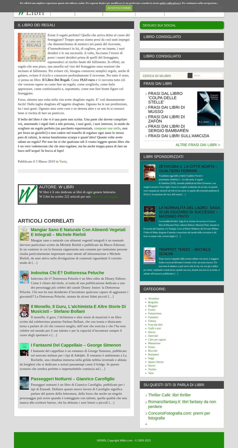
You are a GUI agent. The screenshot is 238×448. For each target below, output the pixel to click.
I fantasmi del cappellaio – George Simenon (76, 345)
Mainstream (154, 343)
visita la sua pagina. (105, 196)
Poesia (151, 347)
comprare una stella (107, 128)
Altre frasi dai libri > (198, 145)
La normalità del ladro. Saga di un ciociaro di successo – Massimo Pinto (189, 212)
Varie (62, 161)
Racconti (152, 350)
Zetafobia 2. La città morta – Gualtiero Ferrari (188, 168)
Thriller (152, 369)
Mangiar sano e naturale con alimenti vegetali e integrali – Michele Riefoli (78, 232)
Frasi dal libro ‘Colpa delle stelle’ (165, 97)
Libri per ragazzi (157, 339)
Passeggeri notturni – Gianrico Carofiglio (73, 379)
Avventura (153, 298)
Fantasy (152, 321)
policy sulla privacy (170, 3)
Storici (151, 365)
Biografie (153, 302)
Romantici (153, 354)
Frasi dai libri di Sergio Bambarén (168, 128)
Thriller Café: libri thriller (169, 395)
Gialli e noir (154, 328)
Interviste (153, 335)
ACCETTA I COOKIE (119, 8)
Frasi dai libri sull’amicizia (178, 135)
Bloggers (152, 306)
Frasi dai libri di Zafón (166, 118)
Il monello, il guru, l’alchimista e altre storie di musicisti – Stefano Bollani (78, 309)
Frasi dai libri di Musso (166, 109)
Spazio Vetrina (155, 362)
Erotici (151, 309)
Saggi (151, 358)
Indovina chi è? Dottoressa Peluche (67, 273)
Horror (151, 332)
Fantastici (153, 317)
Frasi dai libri (155, 324)
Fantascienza (154, 313)
